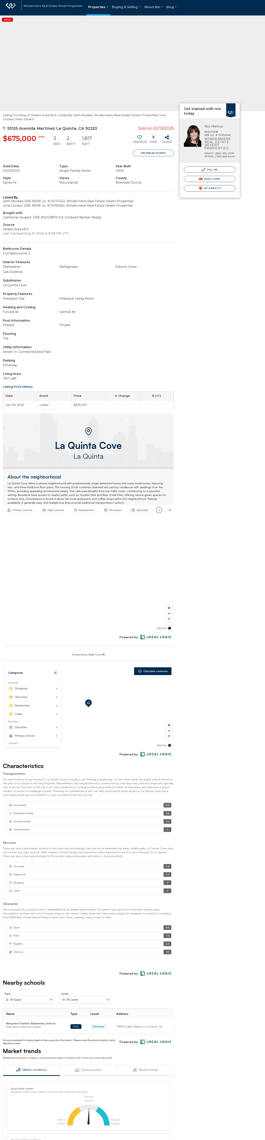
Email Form (211, 179)
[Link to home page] (10, 7)
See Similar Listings (153, 153)
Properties (99, 10)
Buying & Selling (127, 10)
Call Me (212, 169)
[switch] (140, 141)
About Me (154, 10)
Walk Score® (96, 654)
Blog (172, 10)
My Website (212, 188)
